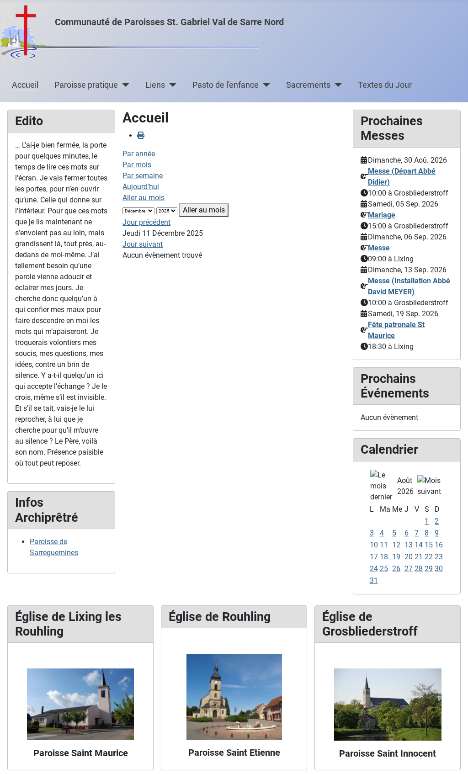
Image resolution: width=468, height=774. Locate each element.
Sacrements (308, 85)
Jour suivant (142, 244)
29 (429, 568)
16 (439, 545)
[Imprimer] (140, 135)
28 (419, 568)
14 (419, 545)
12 (396, 545)
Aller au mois (143, 197)
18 (384, 556)
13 (408, 545)
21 (419, 556)
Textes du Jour (385, 85)
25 (384, 568)
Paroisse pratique (86, 85)
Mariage (381, 215)
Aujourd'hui (140, 186)
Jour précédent (146, 222)
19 (396, 556)
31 (374, 580)
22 (429, 556)
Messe (379, 248)
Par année (138, 153)
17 (374, 556)
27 (408, 568)
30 (439, 568)
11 (384, 545)
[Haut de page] (452, 757)
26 (396, 568)
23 (439, 556)
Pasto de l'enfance (225, 85)
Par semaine (142, 175)
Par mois (136, 164)
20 (408, 556)
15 (429, 545)
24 (374, 568)
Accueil (25, 85)
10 (374, 545)
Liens (155, 85)
